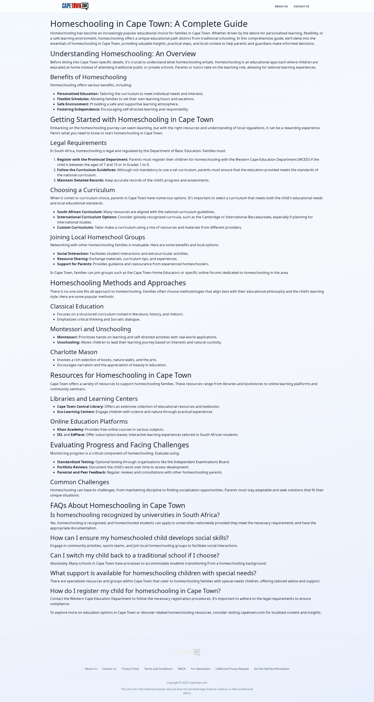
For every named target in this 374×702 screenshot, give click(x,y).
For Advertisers (200, 669)
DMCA (182, 669)
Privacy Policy (130, 669)
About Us (281, 6)
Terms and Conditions (158, 669)
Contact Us (301, 6)
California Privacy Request (232, 669)
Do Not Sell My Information (271, 669)
